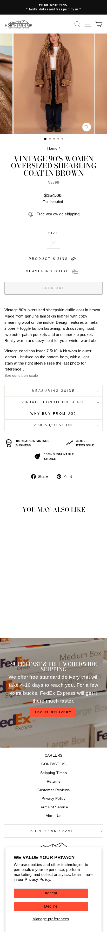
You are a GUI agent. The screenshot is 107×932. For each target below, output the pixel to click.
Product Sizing (48, 258)
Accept (51, 893)
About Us (54, 816)
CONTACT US (53, 764)
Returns (54, 781)
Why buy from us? (53, 413)
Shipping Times (53, 773)
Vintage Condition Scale (53, 402)
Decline (51, 906)
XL (53, 243)
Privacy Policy (53, 799)
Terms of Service (53, 807)
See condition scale (21, 375)
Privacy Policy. (38, 879)
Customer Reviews (53, 790)
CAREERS (54, 755)
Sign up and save (52, 830)
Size (53, 233)
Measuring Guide (53, 390)
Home (52, 148)
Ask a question (53, 425)
